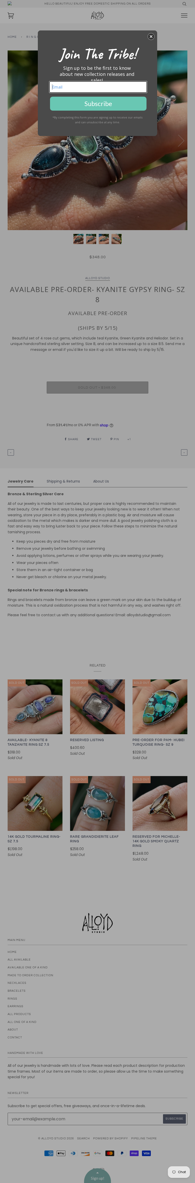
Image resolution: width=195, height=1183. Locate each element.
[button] (151, 36)
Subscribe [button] (98, 103)
